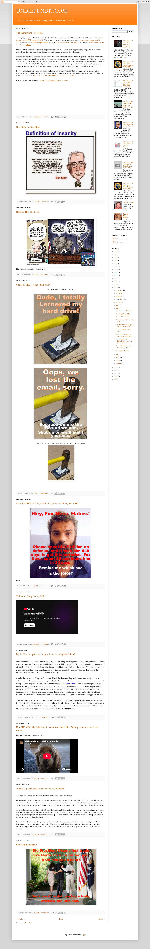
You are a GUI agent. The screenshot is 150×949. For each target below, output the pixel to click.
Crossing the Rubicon (26, 844)
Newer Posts (20, 919)
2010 (116, 376)
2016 (116, 281)
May (117, 354)
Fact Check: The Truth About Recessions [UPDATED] (128, 83)
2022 (116, 264)
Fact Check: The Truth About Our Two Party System (128, 144)
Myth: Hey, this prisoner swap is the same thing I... (125, 335)
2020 (116, 269)
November (119, 293)
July (117, 305)
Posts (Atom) (29, 923)
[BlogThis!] (58, 117)
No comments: (45, 117)
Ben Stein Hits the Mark (28, 126)
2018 (116, 276)
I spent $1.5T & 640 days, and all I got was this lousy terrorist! (47, 503)
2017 (116, 279)
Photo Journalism (128, 202)
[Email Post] (52, 117)
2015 (116, 285)
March (118, 360)
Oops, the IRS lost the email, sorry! (33, 284)
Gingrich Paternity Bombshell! (126, 216)
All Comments (119, 242)
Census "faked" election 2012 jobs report (54, 80)
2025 (116, 255)
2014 (116, 288)
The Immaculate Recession (29, 32)
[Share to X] (60, 117)
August (118, 302)
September (119, 299)
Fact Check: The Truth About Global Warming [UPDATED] (128, 64)
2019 (116, 272)
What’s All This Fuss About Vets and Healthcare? (40, 788)
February (119, 363)
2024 (116, 258)
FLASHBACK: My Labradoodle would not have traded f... (124, 341)
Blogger (83, 935)
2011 (116, 373)
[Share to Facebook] (62, 117)
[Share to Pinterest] (64, 117)
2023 (116, 260)
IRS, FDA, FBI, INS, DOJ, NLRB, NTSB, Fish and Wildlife (53, 76)
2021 (116, 267)
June (117, 308)
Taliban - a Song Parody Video (31, 596)
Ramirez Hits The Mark (28, 211)
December (119, 290)
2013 (116, 367)
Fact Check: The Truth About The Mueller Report (128, 124)
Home (61, 919)
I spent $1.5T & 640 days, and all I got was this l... (124, 326)
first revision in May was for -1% (67, 42)
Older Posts (101, 919)
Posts (116, 238)
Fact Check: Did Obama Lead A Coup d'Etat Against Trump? (128, 104)
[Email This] (56, 117)
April (118, 357)
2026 (116, 251)
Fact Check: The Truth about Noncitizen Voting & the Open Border (128, 44)
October (118, 296)
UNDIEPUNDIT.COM (41, 10)
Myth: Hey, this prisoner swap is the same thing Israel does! (45, 654)
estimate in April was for (42, 42)
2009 (116, 379)
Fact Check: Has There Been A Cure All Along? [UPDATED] (128, 165)
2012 (116, 370)
